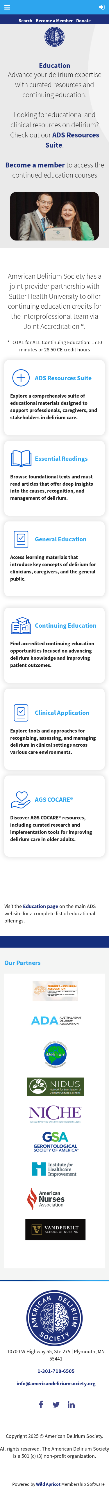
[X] (56, 1404)
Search (25, 21)
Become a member (35, 165)
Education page (40, 906)
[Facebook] (41, 1404)
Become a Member (54, 21)
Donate (83, 21)
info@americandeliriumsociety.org (56, 1383)
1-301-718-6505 (56, 1371)
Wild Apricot (48, 1484)
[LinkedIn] (71, 1404)
